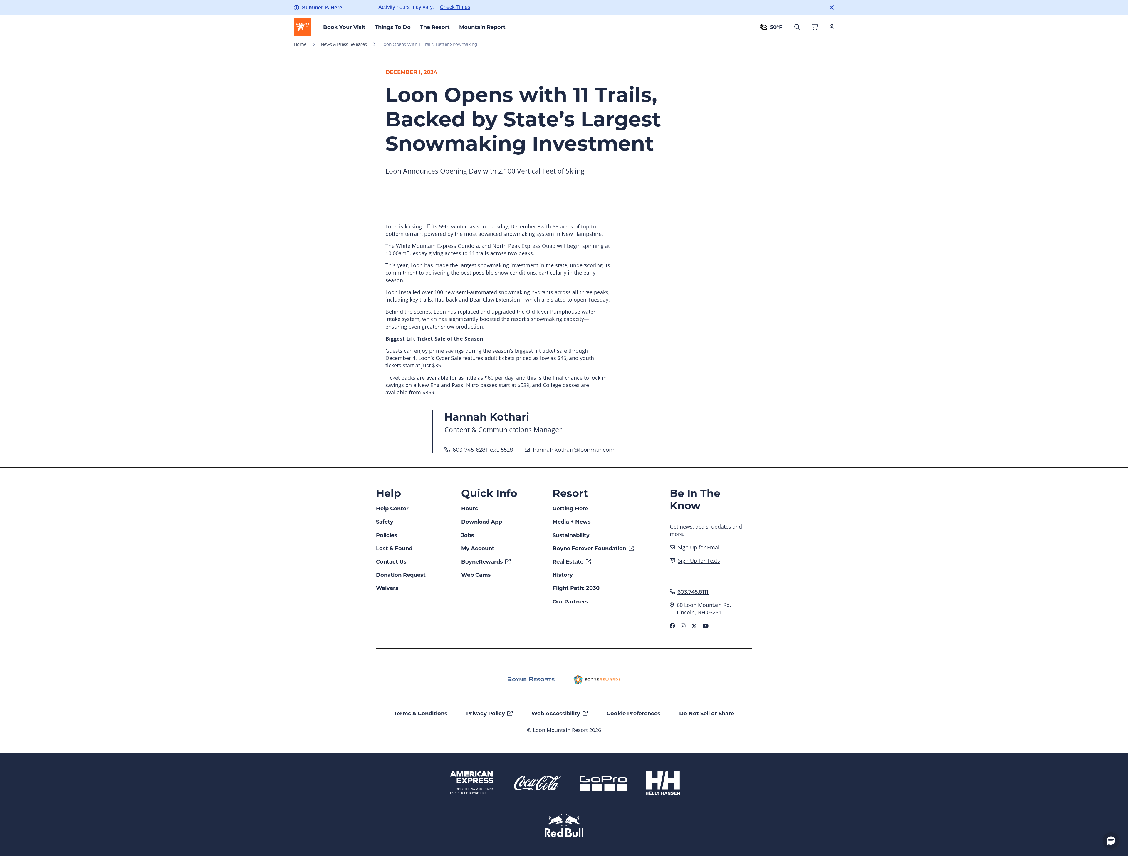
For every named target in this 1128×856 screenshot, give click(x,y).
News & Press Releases (344, 44)
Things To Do (393, 27)
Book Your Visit (344, 27)
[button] (1111, 840)
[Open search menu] (797, 27)
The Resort (435, 27)
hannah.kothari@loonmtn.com (574, 449)
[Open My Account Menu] (832, 27)
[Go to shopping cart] (815, 27)
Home (300, 44)
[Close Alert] (831, 7)
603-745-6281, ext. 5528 (483, 449)
